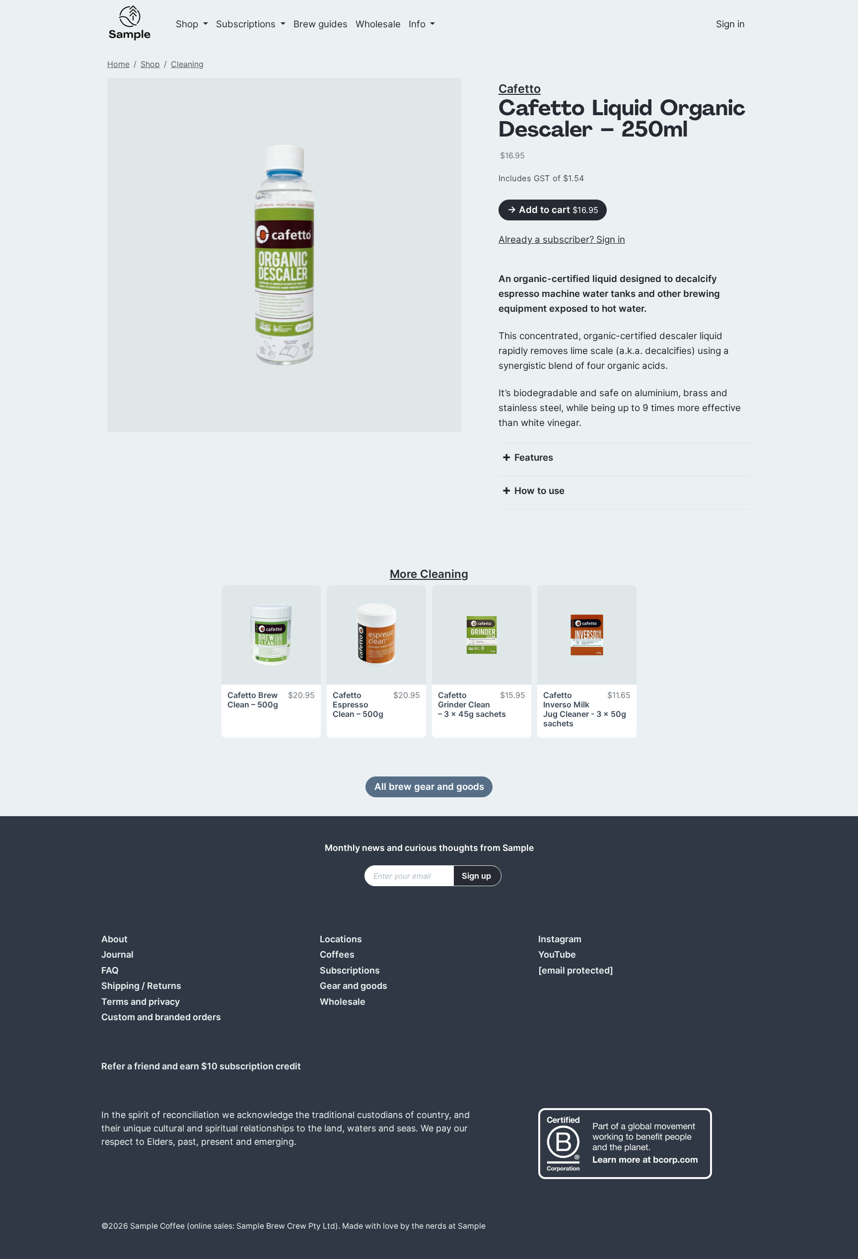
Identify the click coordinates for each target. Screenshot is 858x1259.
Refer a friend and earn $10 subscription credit (201, 1066)
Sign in (730, 24)
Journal (117, 954)
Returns (164, 985)
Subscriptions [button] (247, 24)
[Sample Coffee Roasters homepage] (139, 24)
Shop (150, 64)
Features (533, 457)
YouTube (557, 954)
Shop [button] (188, 24)
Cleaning (187, 64)
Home (118, 64)
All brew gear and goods (429, 786)
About (114, 939)
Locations (341, 939)
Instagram (559, 939)
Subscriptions (350, 970)
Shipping (120, 985)
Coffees (337, 954)
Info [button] (418, 24)
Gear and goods (353, 985)
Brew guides (320, 24)
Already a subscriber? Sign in (562, 239)
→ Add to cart (552, 209)
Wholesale (378, 24)
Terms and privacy (140, 1001)
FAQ (110, 970)
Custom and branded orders (161, 1017)
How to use (539, 490)
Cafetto (520, 88)
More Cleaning (429, 573)
